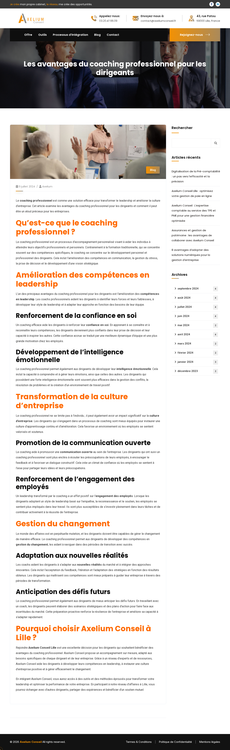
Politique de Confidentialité (175, 742)
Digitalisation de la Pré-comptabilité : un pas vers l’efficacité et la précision (196, 176)
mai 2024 (197, 325)
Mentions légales (209, 742)
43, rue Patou (206, 16)
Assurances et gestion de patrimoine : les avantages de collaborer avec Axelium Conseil (193, 235)
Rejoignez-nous (191, 35)
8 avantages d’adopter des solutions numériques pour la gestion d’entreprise (191, 255)
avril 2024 (197, 334)
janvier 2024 (197, 362)
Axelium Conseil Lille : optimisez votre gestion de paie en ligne (192, 193)
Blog (153, 170)
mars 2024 (197, 343)
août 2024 (197, 297)
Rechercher (182, 127)
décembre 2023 (197, 371)
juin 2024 (197, 316)
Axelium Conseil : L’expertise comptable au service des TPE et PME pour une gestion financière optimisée (194, 213)
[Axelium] (30, 18)
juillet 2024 (197, 307)
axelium (47, 186)
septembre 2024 (197, 288)
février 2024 (197, 352)
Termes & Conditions (139, 742)
